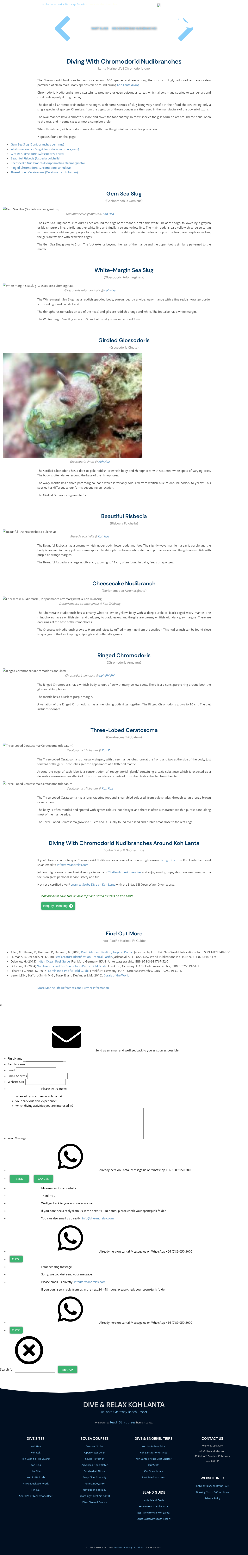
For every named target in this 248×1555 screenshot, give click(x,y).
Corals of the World (116, 975)
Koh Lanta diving (128, 85)
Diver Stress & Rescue (94, 1502)
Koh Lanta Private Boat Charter (153, 1458)
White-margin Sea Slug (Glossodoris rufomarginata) (45, 149)
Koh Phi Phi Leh (36, 1477)
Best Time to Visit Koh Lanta (153, 1512)
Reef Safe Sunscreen (153, 1477)
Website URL (16, 1082)
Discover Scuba (94, 1446)
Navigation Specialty (94, 1489)
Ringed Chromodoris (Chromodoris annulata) (41, 168)
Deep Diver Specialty (94, 1477)
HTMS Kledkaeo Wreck (36, 1483)
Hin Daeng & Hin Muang (36, 1458)
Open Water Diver (94, 1452)
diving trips (167, 860)
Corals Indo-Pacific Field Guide (68, 971)
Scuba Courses (90, 15)
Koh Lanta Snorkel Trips (153, 1452)
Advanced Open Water (95, 1465)
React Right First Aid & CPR (94, 1496)
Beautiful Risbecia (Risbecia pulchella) (35, 158)
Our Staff (153, 1465)
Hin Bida (35, 1471)
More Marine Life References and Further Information (73, 988)
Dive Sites (111, 15)
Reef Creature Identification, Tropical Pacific (83, 957)
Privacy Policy (212, 1498)
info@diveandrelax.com (125, 6)
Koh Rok (107, 750)
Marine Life (130, 15)
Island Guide (153, 1492)
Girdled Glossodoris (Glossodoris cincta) (37, 154)
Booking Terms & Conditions (212, 1492)
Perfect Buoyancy (94, 1483)
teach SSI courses (123, 1422)
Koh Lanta (149, 15)
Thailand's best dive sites (124, 872)
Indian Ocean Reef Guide (53, 961)
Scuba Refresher (94, 1458)
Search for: (7, 1369)
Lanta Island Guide (153, 1500)
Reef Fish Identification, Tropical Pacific (107, 952)
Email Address (17, 1076)
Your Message (17, 1138)
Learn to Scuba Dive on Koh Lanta (93, 884)
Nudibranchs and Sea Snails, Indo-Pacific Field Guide (72, 966)
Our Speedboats (153, 1471)
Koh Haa (108, 214)
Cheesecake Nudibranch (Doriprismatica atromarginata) (47, 163)
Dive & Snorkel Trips (61, 15)
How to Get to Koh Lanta (153, 1506)
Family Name (16, 1064)
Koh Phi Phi (106, 675)
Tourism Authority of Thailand (129, 1547)
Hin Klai (35, 1489)
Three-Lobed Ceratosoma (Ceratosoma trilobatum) (44, 172)
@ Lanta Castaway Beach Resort (124, 1412)
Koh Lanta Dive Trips (153, 1446)
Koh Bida (36, 1465)
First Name (15, 1058)
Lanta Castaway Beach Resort (153, 1519)
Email (11, 1070)
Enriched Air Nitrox (94, 1471)
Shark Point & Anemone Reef (35, 1496)
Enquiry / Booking (55, 906)
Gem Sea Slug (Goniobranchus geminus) (37, 144)
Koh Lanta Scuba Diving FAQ (212, 1486)
